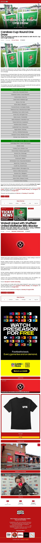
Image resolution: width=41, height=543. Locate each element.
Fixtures (20, 27)
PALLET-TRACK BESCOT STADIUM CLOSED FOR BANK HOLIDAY (17, 468)
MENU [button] (2, 1)
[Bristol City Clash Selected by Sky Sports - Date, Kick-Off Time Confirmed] (20, 214)
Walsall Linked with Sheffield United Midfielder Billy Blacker (15, 391)
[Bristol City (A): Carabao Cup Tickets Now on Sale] (7, 214)
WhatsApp (24, 203)
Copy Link (36, 203)
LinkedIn (17, 203)
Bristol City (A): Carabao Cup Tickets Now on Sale (7, 218)
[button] (39, 1)
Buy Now (20, 437)
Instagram (35, 189)
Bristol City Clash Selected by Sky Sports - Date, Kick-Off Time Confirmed (20, 218)
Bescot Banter (25, 539)
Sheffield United (20, 231)
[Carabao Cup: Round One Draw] (33, 214)
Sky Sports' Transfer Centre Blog (12, 281)
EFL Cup (15, 27)
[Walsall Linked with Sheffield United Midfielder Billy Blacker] (20, 386)
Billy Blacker (14, 231)
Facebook (18, 189)
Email (30, 203)
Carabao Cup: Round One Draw (20, 21)
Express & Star (25, 525)
